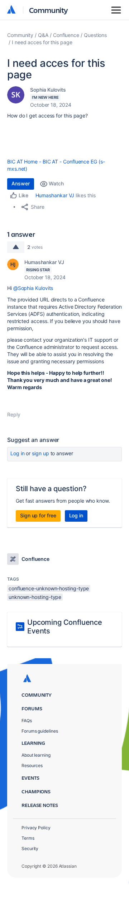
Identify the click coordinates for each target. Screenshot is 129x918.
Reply (13, 414)
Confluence (66, 35)
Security (30, 848)
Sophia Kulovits (48, 90)
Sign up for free (38, 515)
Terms (28, 838)
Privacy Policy (36, 827)
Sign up (40, 453)
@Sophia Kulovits (33, 288)
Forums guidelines (40, 731)
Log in (17, 453)
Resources (32, 765)
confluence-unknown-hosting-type (49, 588)
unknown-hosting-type (35, 597)
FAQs (27, 720)
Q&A (43, 35)
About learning (36, 755)
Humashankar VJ (55, 195)
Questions (95, 35)
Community (48, 10)
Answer (20, 183)
